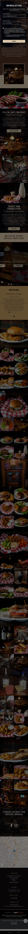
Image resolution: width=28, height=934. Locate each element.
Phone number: (6, 20)
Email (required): (6, 13)
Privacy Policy (15, 31)
